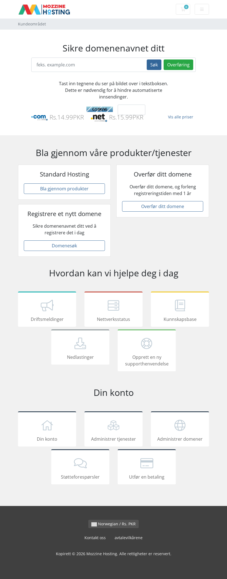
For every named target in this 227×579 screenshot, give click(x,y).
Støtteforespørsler (80, 477)
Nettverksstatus (113, 319)
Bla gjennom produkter (64, 189)
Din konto (47, 439)
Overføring (178, 65)
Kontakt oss (95, 537)
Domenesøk (64, 246)
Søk (154, 65)
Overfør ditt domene (162, 206)
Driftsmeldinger (47, 319)
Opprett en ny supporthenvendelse (147, 360)
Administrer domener (180, 439)
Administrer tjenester (113, 439)
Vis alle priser (180, 117)
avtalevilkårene (129, 537)
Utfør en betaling (146, 477)
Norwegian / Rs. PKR (116, 523)
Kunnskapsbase (180, 319)
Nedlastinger (80, 357)
